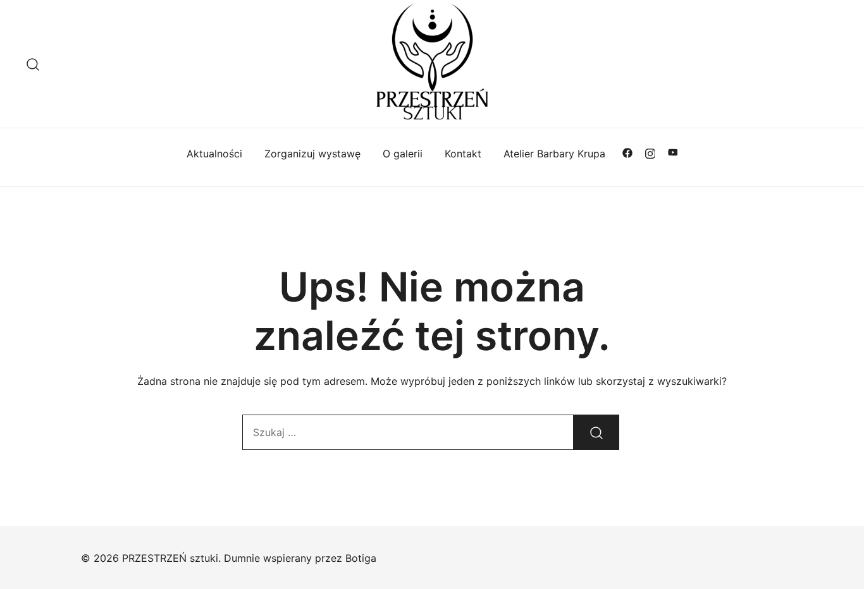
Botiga (360, 558)
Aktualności (214, 153)
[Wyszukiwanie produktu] (33, 63)
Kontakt (463, 153)
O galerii (403, 153)
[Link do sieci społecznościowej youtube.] (673, 152)
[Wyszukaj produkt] (596, 432)
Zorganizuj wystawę (312, 153)
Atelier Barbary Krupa (554, 153)
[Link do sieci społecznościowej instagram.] (650, 152)
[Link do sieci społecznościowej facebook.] (627, 152)
